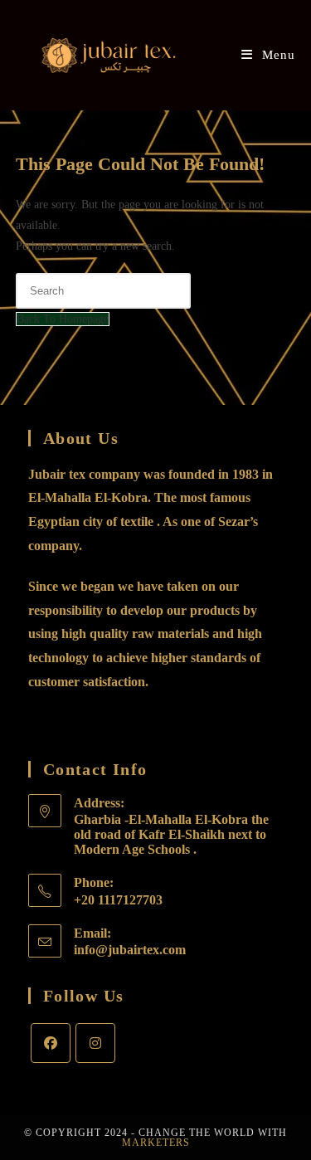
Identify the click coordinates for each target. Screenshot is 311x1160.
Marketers (156, 1142)
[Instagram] (95, 1043)
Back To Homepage (63, 319)
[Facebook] (50, 1043)
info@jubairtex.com (130, 950)
